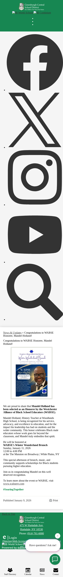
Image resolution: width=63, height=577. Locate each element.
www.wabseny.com (13, 483)
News (42, 574)
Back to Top (8, 514)
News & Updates (12, 332)
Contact (56, 574)
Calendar (27, 574)
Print (55, 500)
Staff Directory (10, 574)
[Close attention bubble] (57, 536)
